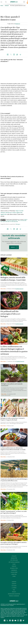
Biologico (18, 224)
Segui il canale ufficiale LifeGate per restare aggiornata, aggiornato (12, 212)
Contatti (14, 583)
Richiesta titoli (14, 568)
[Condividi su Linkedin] (14, 54)
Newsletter (14, 558)
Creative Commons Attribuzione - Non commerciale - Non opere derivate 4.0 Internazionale (14, 220)
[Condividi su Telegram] (20, 54)
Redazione (17, 23)
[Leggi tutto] (26, 255)
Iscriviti (13, 247)
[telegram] (23, 620)
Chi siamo (14, 585)
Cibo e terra (3, 288)
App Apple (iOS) (14, 560)
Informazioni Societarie (14, 594)
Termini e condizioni (14, 596)
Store (7, 2)
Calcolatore (14, 572)
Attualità (14, 556)
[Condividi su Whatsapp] (17, 54)
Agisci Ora (14, 574)
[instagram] (18, 620)
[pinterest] (10, 620)
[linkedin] (20, 620)
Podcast (14, 566)
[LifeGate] (14, 2)
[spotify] (12, 620)
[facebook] (4, 620)
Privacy (14, 591)
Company (14, 581)
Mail (14, 589)
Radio (14, 564)
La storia (14, 587)
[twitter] (7, 620)
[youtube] (15, 620)
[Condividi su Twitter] (11, 54)
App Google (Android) (14, 562)
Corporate (14, 570)
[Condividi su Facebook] (8, 54)
